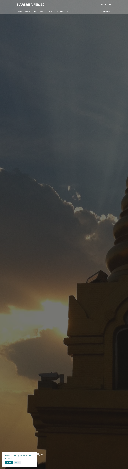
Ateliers (50, 11)
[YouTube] (110, 4)
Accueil (21, 11)
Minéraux (60, 11)
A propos (28, 11)
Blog (67, 11)
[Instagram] (106, 4)
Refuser (17, 462)
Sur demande (39, 11)
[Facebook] (102, 4)
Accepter (9, 462)
